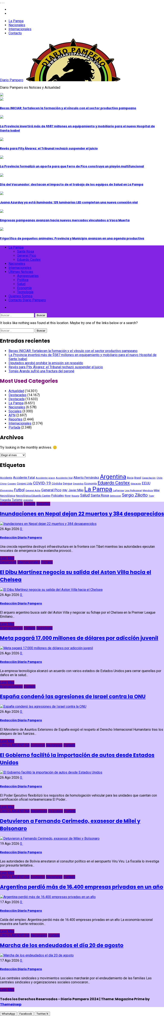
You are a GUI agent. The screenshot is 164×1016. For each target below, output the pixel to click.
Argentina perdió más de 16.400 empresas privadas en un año (81, 886)
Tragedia (5, 499)
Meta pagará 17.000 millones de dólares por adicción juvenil (79, 638)
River (68, 495)
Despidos (78, 483)
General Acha (32, 490)
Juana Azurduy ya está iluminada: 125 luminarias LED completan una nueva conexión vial (69, 202)
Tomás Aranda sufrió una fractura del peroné (41, 371)
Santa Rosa (25, 251)
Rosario (75, 495)
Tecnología (25, 292)
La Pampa (16, 21)
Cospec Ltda (24, 483)
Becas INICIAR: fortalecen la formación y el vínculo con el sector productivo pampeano (68, 108)
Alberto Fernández (86, 477)
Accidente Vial (64, 477)
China (3, 483)
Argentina (113, 476)
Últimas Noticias (21, 272)
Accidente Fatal (24, 478)
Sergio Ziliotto (135, 495)
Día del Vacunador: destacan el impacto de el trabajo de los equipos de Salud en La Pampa (71, 185)
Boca (130, 477)
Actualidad (16, 391)
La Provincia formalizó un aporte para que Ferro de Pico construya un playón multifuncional (72, 166)
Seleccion (115, 495)
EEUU (146, 483)
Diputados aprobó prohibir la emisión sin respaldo (46, 363)
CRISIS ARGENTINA (15, 745)
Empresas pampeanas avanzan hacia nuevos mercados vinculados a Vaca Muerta (65, 220)
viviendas (28, 500)
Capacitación (149, 478)
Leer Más (7, 558)
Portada (14, 427)
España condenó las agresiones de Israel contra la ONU (73, 696)
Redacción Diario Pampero (21, 538)
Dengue (67, 483)
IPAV (64, 490)
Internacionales (20, 29)
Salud (21, 284)
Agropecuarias (28, 276)
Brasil (137, 477)
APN (12, 415)
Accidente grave (45, 477)
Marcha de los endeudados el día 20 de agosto (61, 945)
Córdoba (57, 483)
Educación (136, 483)
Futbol (19, 490)
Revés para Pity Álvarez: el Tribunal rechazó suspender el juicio (49, 148)
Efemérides (6, 490)
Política (22, 280)
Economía (24, 288)
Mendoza (148, 490)
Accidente (6, 477)
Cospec (11, 483)
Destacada (17, 399)
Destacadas (17, 395)
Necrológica (7, 495)
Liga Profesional (133, 490)
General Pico (26, 256)
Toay (151, 495)
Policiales (57, 495)
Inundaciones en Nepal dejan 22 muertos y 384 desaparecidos (82, 513)
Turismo (17, 499)
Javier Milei (75, 490)
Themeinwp (10, 1004)
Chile (160, 478)
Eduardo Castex (29, 260)
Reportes (15, 419)
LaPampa (118, 490)
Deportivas (8, 562)
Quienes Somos (20, 296)
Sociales (15, 411)
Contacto (15, 33)
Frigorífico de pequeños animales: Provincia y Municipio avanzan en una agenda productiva (72, 238)
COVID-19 (42, 483)
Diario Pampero (11, 80)
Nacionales (17, 25)
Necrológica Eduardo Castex (33, 495)
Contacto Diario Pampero (27, 300)
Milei (157, 490)
